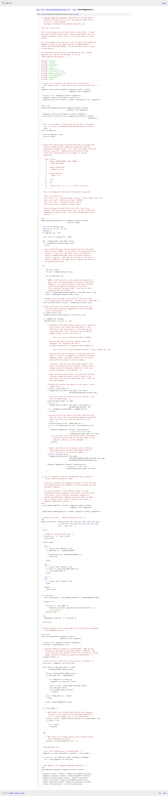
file (76, 14)
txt (160, 793)
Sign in (164, 3)
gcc (42, 9)
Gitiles (12, 793)
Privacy (17, 793)
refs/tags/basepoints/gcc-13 (58, 9)
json (164, 793)
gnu (38, 9)
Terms (22, 793)
